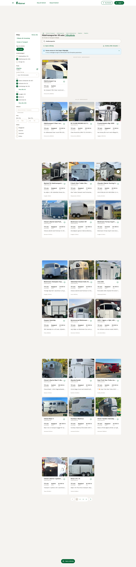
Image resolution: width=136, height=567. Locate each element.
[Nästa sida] (90, 499)
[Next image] (64, 69)
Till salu (20, 49)
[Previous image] (44, 69)
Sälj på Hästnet (54, 3)
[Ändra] (37, 69)
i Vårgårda (70, 35)
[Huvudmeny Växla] (12, 2)
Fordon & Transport (22, 42)
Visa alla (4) (22, 89)
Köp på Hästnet (41, 3)
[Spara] (64, 81)
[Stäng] (119, 50)
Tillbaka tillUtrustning (23, 38)
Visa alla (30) (22, 103)
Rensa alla (35, 35)
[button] (55, 69)
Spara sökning (49, 46)
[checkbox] (17, 56)
